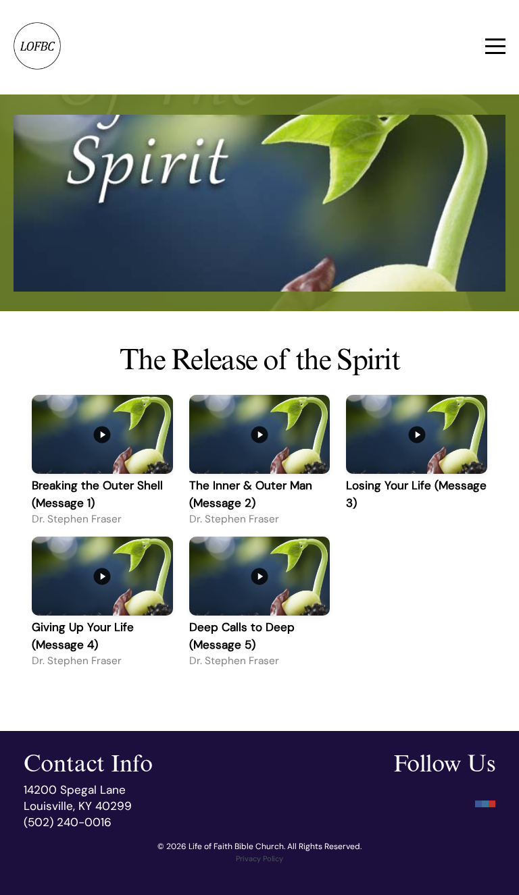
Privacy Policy (259, 858)
